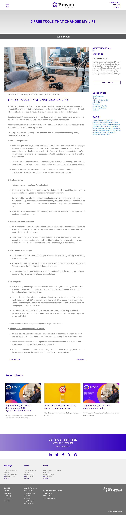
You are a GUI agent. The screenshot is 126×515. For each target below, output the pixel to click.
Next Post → (81, 360)
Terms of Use (47, 493)
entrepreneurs (97, 132)
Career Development (113, 124)
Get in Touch (63, 37)
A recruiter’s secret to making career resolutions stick (60, 406)
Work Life (96, 110)
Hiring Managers (29, 501)
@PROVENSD (108, 122)
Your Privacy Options (49, 498)
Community (107, 126)
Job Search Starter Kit (100, 100)
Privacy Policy (47, 496)
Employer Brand (116, 130)
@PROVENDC (111, 120)
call (5, 476)
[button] (10, 7)
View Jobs (116, 5)
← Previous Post (14, 360)
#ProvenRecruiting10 (99, 120)
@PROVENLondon (98, 122)
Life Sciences (8, 498)
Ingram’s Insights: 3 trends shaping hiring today (97, 406)
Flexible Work (111, 132)
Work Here (27, 496)
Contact (117, 7)
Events (104, 132)
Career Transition (98, 126)
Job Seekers (97, 102)
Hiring (95, 98)
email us (6, 478)
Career (95, 124)
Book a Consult (107, 82)
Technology (7, 496)
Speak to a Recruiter (63, 442)
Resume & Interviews (100, 108)
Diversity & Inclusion (30, 493)
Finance (6, 490)
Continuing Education (104, 128)
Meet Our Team (28, 490)
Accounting (7, 493)
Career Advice (101, 124)
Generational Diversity (99, 134)
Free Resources (115, 2)
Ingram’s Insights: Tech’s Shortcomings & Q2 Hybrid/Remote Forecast (18, 408)
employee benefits (104, 130)
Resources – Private (100, 106)
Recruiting (96, 104)
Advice (115, 122)
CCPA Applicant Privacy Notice (52, 490)
